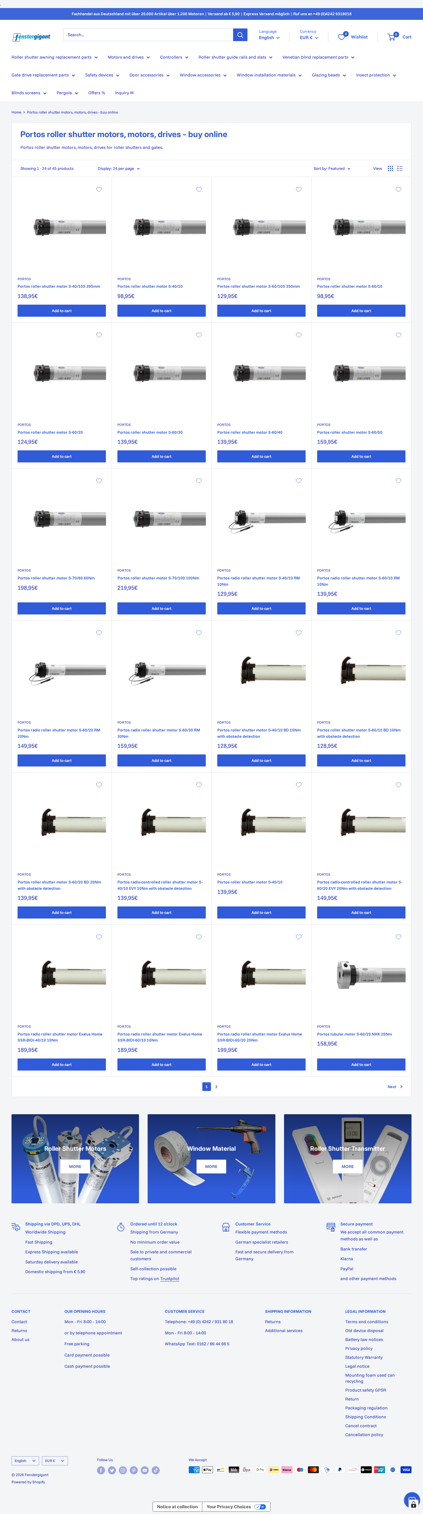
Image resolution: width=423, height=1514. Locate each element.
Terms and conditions (366, 1321)
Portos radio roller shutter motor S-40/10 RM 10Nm (258, 581)
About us (20, 1339)
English (20, 1460)
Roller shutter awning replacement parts (52, 57)
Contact (19, 1321)
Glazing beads (326, 75)
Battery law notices (364, 1339)
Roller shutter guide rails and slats (232, 57)
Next (392, 1086)
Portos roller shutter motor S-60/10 (349, 286)
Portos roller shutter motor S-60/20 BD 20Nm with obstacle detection (59, 885)
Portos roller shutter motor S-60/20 (50, 432)
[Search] (240, 34)
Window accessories (200, 75)
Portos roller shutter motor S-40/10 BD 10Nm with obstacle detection (259, 733)
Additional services (283, 1330)
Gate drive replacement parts (40, 75)
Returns (19, 1330)
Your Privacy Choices (229, 1506)
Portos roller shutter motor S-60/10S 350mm (258, 286)
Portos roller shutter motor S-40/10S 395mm (59, 286)
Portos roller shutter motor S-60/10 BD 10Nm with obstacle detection (359, 733)
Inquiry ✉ (124, 92)
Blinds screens (26, 92)
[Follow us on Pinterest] (134, 1470)
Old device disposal (364, 1330)
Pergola (64, 92)
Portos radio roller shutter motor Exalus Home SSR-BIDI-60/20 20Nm (259, 1037)
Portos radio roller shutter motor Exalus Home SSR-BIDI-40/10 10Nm (60, 1037)
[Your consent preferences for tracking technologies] (413, 1504)
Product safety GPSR (365, 1390)
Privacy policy (358, 1348)
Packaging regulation (366, 1408)
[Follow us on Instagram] (123, 1470)
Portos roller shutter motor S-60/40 (250, 432)
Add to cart (62, 310)
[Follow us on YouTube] (145, 1470)
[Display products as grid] (390, 168)
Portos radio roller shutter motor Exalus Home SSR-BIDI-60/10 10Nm (159, 1037)
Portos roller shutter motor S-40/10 (150, 286)
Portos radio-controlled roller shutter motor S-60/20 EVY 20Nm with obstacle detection (359, 885)
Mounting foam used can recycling (370, 1378)
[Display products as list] (400, 168)
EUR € (50, 1460)
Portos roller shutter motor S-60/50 (349, 432)
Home (16, 112)
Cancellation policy (364, 1434)
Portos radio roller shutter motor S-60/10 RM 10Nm (358, 581)
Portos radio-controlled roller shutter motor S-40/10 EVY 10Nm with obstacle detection (160, 885)
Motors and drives (126, 57)
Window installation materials (266, 75)
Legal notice (357, 1366)
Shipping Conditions (365, 1416)
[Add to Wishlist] (99, 189)
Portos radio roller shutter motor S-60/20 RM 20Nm (59, 733)
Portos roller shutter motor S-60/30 (150, 432)
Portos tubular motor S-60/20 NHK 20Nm (354, 1034)
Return (352, 1399)
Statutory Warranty (363, 1357)
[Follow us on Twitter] (112, 1470)
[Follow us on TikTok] (156, 1470)
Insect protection (373, 75)
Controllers (171, 57)
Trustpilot (169, 1278)
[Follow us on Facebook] (101, 1470)
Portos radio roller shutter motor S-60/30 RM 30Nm (158, 733)
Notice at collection (177, 1506)
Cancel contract (361, 1425)
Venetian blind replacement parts (315, 57)
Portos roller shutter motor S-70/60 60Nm (56, 578)
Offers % (96, 92)
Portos (24, 279)
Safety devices (99, 75)
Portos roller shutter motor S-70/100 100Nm (158, 578)
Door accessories (146, 75)
